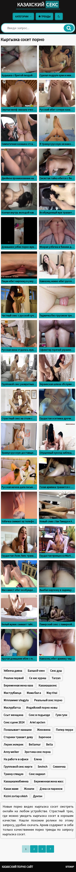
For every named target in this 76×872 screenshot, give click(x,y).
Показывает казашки (18, 729)
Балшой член (36, 670)
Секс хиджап (37, 774)
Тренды (46, 16)
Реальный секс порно (48, 700)
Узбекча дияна (13, 670)
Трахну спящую (13, 774)
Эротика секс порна (38, 752)
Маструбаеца (12, 693)
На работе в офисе (16, 759)
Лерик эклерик (13, 744)
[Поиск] (69, 28)
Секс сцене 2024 (14, 722)
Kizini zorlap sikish (15, 796)
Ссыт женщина (13, 715)
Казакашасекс (48, 685)
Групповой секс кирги (18, 766)
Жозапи (29, 788)
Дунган (37, 796)
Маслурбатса (12, 707)
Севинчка (59, 766)
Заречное (44, 737)
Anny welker (11, 752)
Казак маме (11, 788)
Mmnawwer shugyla (16, 700)
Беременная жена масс (48, 781)
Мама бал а (34, 693)
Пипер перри (64, 729)
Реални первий (14, 678)
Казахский (37, 4)
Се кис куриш (37, 678)
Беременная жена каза (18, 685)
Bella (49, 744)
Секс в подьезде (39, 715)
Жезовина (43, 729)
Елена (38, 759)
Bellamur (35, 744)
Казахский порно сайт (17, 866)
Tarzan (56, 678)
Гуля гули (61, 715)
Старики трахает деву (18, 737)
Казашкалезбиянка (16, 781)
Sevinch (42, 766)
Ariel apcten (37, 722)
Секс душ (56, 670)
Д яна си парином (51, 788)
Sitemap (69, 866)
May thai (51, 693)
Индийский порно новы (41, 707)
